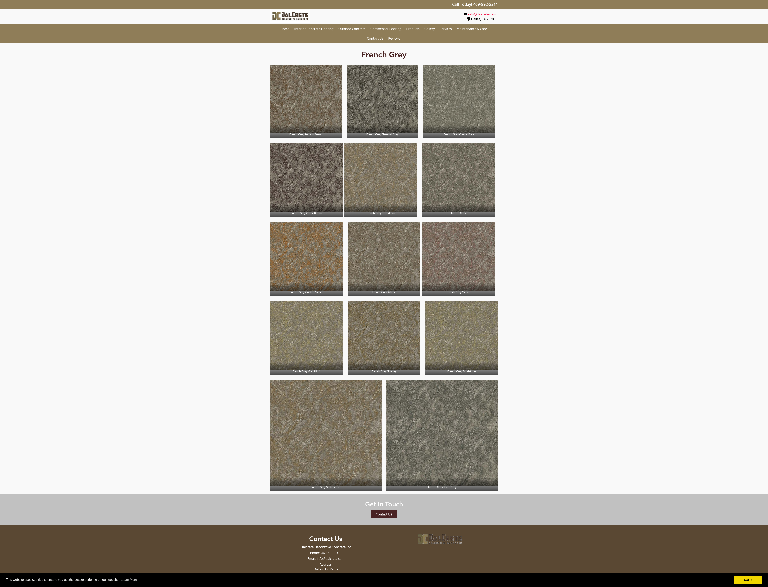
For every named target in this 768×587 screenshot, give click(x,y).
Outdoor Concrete (352, 29)
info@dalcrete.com (482, 14)
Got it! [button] (748, 579)
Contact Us (375, 38)
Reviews (394, 38)
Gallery (429, 29)
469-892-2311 (331, 553)
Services (446, 29)
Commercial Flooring (385, 29)
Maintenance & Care (472, 29)
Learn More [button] (129, 579)
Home (284, 29)
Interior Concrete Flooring (314, 29)
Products (413, 29)
